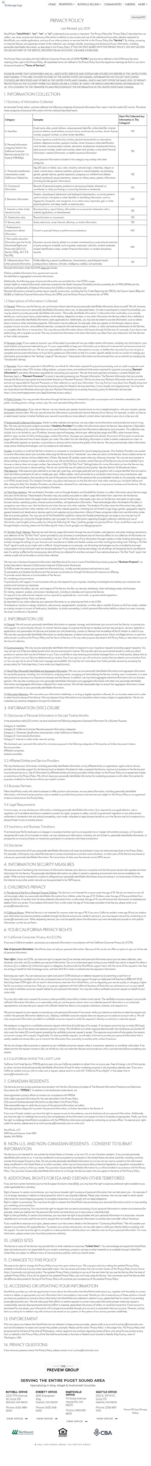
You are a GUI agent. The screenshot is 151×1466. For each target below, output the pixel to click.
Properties (67, 6)
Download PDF (138, 17)
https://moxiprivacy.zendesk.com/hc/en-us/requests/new (32, 979)
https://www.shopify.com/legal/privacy (109, 386)
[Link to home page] (13, 4)
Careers (130, 4)
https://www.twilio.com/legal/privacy (50, 664)
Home (52, 4)
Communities (113, 4)
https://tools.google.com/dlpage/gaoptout (80, 525)
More (143, 6)
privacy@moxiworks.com (16, 906)
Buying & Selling (90, 6)
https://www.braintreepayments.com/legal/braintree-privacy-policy (37, 392)
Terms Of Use (131, 1409)
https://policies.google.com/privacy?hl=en (92, 522)
